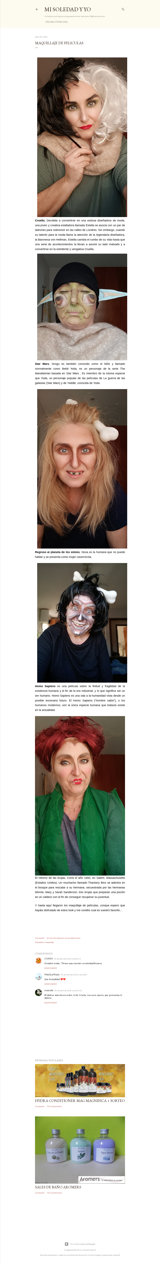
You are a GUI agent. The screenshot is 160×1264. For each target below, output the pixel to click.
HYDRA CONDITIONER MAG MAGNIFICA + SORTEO (80, 1100)
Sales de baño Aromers (58, 1187)
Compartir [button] (40, 938)
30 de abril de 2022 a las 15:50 (74, 974)
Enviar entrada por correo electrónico (63, 938)
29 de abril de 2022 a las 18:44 (67, 959)
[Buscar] (123, 9)
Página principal (56, 22)
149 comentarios (54, 1193)
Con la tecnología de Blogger (82, 1244)
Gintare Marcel (89, 1250)
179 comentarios (54, 1106)
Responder (50, 968)
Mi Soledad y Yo (67, 9)
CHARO (48, 958)
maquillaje (49, 942)
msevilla (48, 990)
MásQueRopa (51, 974)
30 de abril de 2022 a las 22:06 (68, 990)
